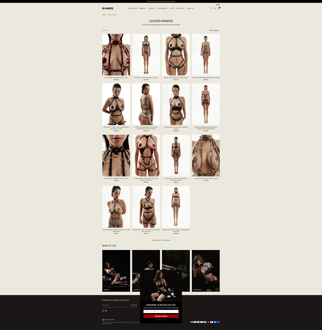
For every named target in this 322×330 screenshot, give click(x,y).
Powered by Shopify (106, 323)
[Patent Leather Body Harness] (206, 54)
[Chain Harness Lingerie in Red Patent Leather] (146, 155)
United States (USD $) (109, 319)
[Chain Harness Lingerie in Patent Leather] (116, 207)
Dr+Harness (114, 322)
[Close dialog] (178, 272)
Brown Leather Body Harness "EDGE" (176, 77)
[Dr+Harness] (107, 8)
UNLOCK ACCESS (161, 316)
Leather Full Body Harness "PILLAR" (146, 77)
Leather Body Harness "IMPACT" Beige (206, 178)
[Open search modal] (211, 8)
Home (103, 14)
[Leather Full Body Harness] (146, 54)
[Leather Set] (116, 104)
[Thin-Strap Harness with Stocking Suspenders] (146, 104)
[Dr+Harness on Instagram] (217, 4)
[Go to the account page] (215, 8)
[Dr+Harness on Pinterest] (219, 4)
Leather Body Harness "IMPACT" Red (116, 77)
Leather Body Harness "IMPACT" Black (116, 178)
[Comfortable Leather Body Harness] (176, 104)
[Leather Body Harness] (116, 54)
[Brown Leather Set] (176, 207)
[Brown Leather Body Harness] (176, 54)
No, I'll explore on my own (161, 319)
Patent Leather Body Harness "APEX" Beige (206, 77)
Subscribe (134, 305)
